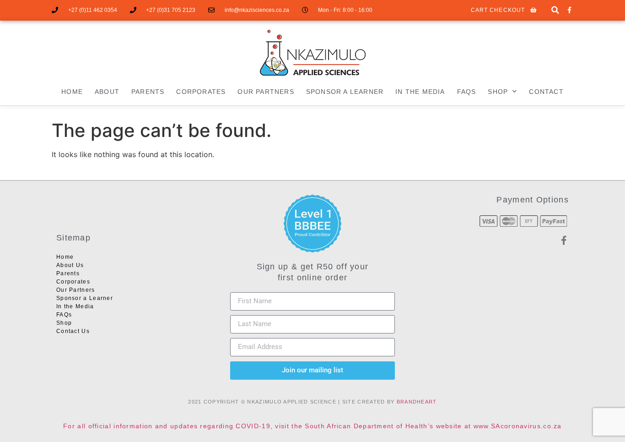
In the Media (75, 306)
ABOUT (107, 91)
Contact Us (73, 331)
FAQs (466, 91)
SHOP (498, 91)
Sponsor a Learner (344, 91)
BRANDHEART (417, 401)
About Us (70, 265)
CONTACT (546, 91)
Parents (147, 91)
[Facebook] (569, 10)
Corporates (201, 91)
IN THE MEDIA (420, 91)
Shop (64, 323)
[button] (555, 10)
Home (72, 91)
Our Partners (265, 91)
